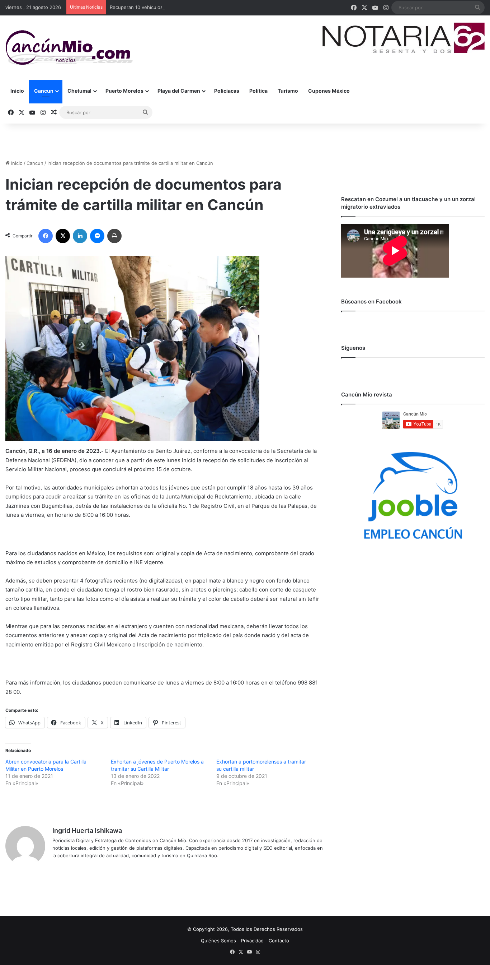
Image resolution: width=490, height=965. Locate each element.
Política (258, 91)
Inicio (17, 91)
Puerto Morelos (124, 91)
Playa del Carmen (178, 91)
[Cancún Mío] (69, 48)
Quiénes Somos (218, 940)
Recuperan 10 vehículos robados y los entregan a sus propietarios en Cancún (196, 7)
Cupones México (329, 91)
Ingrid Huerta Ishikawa (87, 830)
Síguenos (353, 347)
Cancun (43, 91)
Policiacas (226, 91)
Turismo (288, 91)
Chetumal (79, 91)
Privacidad (252, 940)
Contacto (279, 940)
